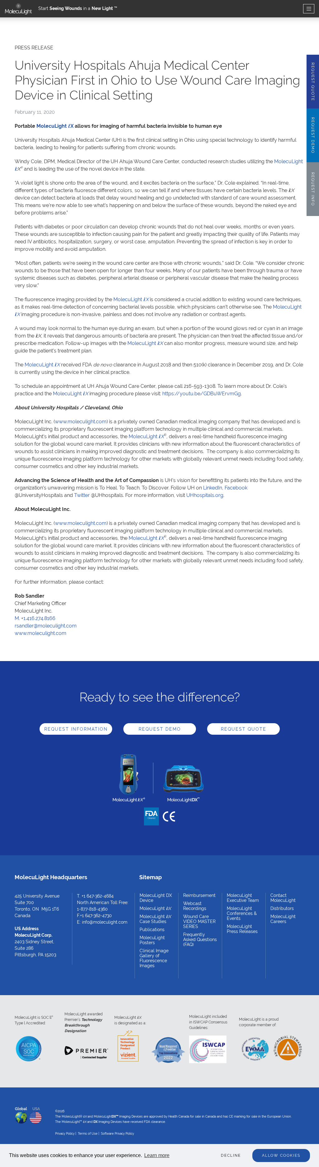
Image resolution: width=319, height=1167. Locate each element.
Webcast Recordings (194, 906)
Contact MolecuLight (283, 898)
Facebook (236, 488)
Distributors (282, 908)
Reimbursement (199, 895)
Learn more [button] (156, 1155)
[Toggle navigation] (308, 9)
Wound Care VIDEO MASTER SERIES (199, 921)
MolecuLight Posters (152, 940)
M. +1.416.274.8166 (35, 618)
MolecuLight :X (55, 126)
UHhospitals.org (204, 495)
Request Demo (160, 729)
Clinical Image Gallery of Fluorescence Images (154, 958)
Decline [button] (231, 1155)
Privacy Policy (64, 1133)
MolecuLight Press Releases (242, 929)
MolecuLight (131, 299)
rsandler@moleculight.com (46, 626)
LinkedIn (212, 488)
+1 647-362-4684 (98, 896)
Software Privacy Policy (117, 1133)
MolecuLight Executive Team (243, 898)
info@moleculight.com (104, 922)
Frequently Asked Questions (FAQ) (200, 939)
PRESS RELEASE (34, 48)
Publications (152, 929)
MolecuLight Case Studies (155, 919)
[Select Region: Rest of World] (21, 1116)
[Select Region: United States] (35, 1116)
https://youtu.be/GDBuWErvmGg (201, 394)
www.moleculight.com (81, 422)
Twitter (82, 495)
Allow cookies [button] (281, 1155)
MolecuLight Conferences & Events (242, 913)
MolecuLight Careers (283, 919)
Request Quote (243, 729)
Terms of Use (88, 1133)
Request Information (76, 729)
